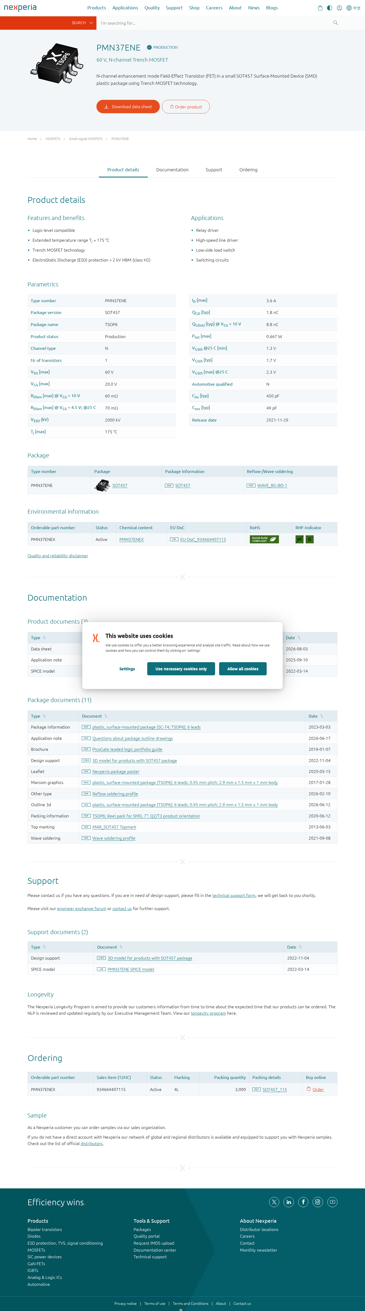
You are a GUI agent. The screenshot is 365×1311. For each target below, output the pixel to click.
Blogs (272, 7)
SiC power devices (45, 1256)
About (235, 7)
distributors (92, 1143)
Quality (152, 7)
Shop (194, 7)
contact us (122, 908)
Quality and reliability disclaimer (58, 555)
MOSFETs (36, 1250)
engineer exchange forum (81, 908)
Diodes (34, 1236)
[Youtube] (332, 1202)
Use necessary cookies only (181, 668)
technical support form (233, 895)
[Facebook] (303, 1202)
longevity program (208, 1013)
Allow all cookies (242, 668)
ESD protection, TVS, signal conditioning (65, 1243)
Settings (127, 668)
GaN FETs (36, 1263)
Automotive (39, 1284)
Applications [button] (125, 7)
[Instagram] (318, 1202)
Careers (214, 7)
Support (174, 7)
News (254, 7)
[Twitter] (274, 1202)
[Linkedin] (289, 1202)
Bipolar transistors (45, 1229)
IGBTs (33, 1270)
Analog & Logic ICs (45, 1277)
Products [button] (96, 7)
